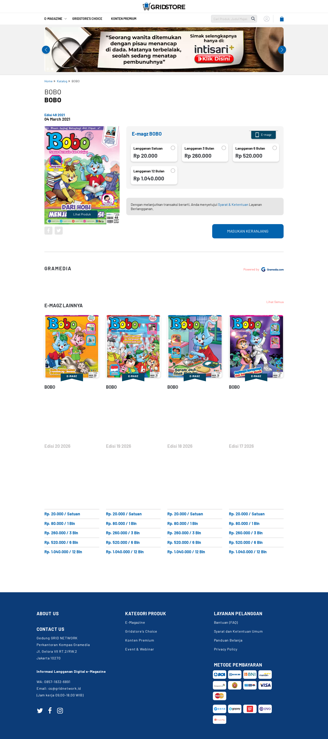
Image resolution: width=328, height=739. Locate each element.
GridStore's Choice (87, 19)
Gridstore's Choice (141, 631)
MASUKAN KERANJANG (247, 231)
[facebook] (50, 710)
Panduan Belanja (228, 640)
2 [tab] (52, 69)
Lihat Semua (275, 302)
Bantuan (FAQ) (226, 622)
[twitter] (40, 710)
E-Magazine (53, 19)
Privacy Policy (225, 649)
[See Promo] (164, 49)
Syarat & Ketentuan (233, 204)
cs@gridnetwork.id (64, 688)
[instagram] (60, 710)
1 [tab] (47, 69)
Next (282, 50)
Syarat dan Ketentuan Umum (238, 631)
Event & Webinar (139, 649)
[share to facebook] (48, 231)
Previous (46, 50)
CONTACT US (50, 629)
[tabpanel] (164, 49)
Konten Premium (123, 19)
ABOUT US (48, 613)
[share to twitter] (59, 231)
